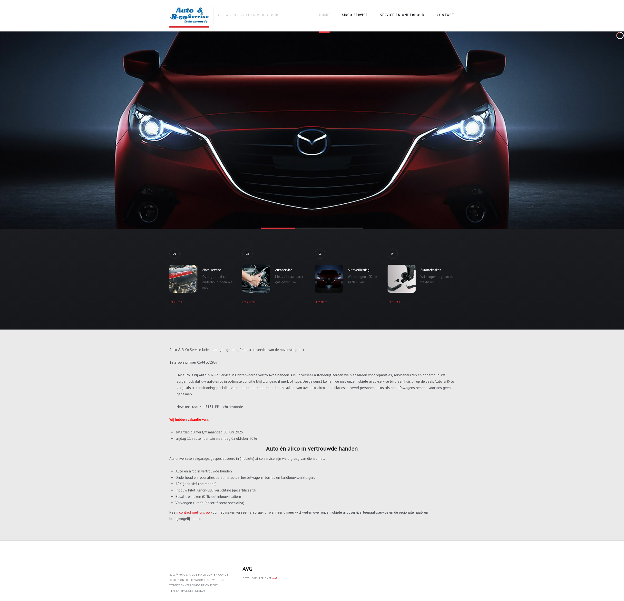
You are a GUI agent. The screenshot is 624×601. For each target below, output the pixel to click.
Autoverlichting (359, 270)
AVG (274, 578)
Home (324, 15)
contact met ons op (194, 512)
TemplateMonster (182, 590)
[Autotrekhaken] (402, 279)
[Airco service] (183, 279)
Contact (446, 15)
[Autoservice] (256, 279)
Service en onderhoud (402, 15)
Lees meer (175, 302)
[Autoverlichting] (329, 279)
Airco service (355, 15)
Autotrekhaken (430, 270)
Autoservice (283, 270)
